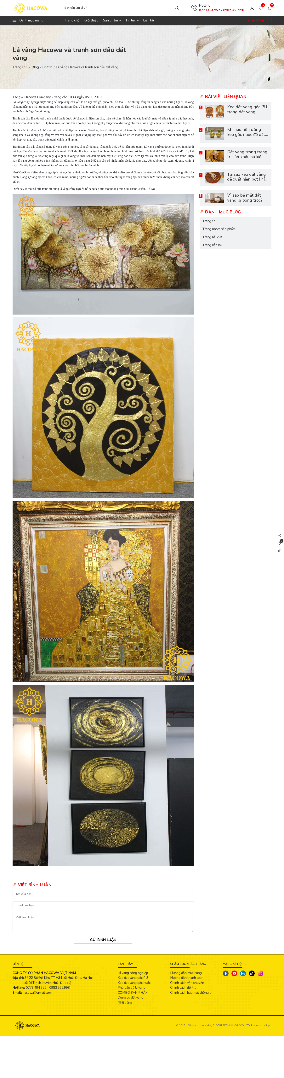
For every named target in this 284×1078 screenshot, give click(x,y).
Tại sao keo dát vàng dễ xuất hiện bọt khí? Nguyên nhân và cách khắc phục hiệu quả (247, 182)
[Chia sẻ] (279, 535)
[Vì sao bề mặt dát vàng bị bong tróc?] (214, 198)
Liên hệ (148, 20)
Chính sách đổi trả (183, 987)
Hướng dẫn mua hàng (186, 973)
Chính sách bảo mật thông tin (191, 992)
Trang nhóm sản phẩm (235, 229)
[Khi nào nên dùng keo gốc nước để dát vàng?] (214, 133)
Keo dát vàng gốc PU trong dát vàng (247, 109)
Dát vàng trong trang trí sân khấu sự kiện (247, 154)
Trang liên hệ (212, 245)
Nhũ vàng (125, 1002)
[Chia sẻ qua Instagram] (260, 973)
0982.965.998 (59, 987)
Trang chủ (72, 20)
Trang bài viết (212, 237)
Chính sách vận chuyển (187, 983)
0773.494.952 (36, 987)
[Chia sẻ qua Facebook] (226, 973)
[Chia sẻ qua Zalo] (243, 973)
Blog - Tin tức (42, 67)
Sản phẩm (112, 20)
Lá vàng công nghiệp (133, 973)
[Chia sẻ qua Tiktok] (252, 973)
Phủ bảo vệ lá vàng (131, 987)
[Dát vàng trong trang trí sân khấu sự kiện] (214, 156)
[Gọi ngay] (194, 8)
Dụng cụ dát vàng (130, 997)
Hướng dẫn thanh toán (186, 978)
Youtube (258, 20)
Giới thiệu (91, 20)
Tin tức (131, 20)
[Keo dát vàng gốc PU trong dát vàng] (214, 111)
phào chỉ (108, 102)
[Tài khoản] (252, 8)
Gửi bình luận (103, 939)
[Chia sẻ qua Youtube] (234, 973)
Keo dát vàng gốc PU (133, 978)
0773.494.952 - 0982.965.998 (221, 10)
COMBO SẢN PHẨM (133, 992)
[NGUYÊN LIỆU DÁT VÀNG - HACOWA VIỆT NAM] (36, 8)
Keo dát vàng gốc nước (134, 983)
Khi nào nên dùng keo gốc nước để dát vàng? (246, 134)
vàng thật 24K (108, 146)
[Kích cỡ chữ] (279, 550)
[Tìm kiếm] (177, 7)
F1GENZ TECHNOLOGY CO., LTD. (231, 1025)
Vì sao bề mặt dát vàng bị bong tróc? (244, 198)
